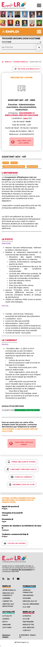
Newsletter (28, 624)
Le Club (26, 619)
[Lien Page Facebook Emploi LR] (13, 579)
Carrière (6, 598)
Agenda (5, 619)
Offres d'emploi (20, 62)
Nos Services (28, 627)
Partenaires (28, 622)
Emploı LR (28, 612)
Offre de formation (28, 591)
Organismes (28, 595)
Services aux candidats (8, 594)
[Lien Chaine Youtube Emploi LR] (18, 579)
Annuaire (6, 624)
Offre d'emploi (9, 590)
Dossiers (27, 598)
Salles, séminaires (31, 604)
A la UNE (26, 607)
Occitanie (6, 627)
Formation (29, 586)
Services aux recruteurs (8, 605)
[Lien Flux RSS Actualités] (3, 579)
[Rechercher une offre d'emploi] (39, 47)
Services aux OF (30, 601)
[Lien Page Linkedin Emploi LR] (8, 579)
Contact (27, 630)
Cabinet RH (7, 601)
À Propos (27, 616)
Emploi (8, 62)
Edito (5, 622)
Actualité (8, 612)
